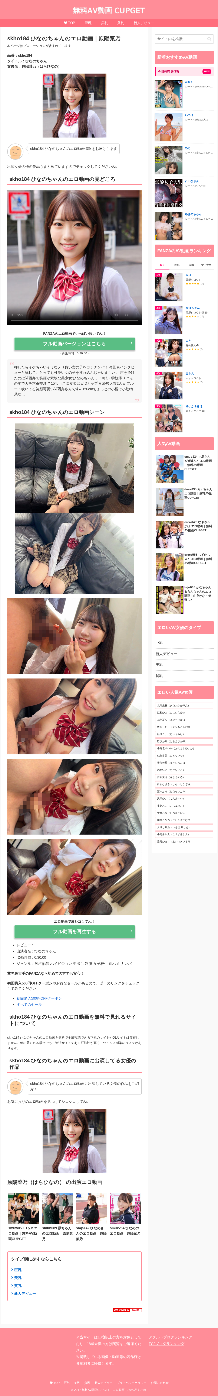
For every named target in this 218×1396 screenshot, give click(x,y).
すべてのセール (29, 1005)
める (188, 148)
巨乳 (18, 1270)
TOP (56, 1382)
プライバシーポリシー (131, 1382)
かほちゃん (193, 307)
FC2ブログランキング (166, 1344)
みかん (190, 373)
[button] (209, 38)
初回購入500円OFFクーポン (39, 998)
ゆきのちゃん (193, 214)
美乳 (18, 1278)
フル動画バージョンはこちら (74, 343)
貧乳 (18, 1286)
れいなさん (192, 181)
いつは (189, 115)
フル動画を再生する (74, 931)
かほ (188, 275)
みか (188, 340)
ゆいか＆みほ (194, 406)
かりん (189, 82)
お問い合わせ (160, 1382)
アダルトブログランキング (170, 1337)
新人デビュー (25, 1294)
